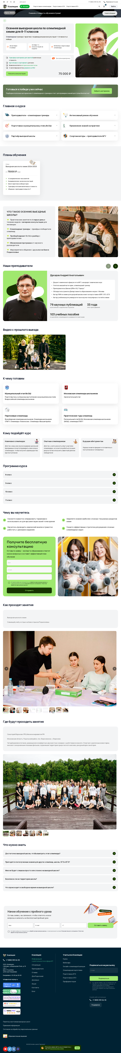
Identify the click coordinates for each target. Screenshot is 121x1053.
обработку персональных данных (38, 582)
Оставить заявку (100, 925)
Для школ (23, 2)
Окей (77, 1048)
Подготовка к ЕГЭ (72, 6)
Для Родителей (37, 976)
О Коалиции (36, 965)
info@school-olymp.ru (10, 979)
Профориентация (69, 981)
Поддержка (96, 1005)
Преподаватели (38, 969)
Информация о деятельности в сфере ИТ (42, 960)
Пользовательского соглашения (33, 583)
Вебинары (66, 963)
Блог (33, 991)
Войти (113, 6)
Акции (34, 984)
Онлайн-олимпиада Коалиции (74, 966)
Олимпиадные (11, 37)
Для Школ (35, 980)
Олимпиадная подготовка (72, 970)
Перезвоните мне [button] (112, 2)
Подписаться (104, 978)
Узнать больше (110, 13)
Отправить (29, 590)
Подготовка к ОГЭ (59, 6)
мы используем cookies (57, 1049)
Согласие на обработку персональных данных (20, 1029)
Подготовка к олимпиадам (42, 6)
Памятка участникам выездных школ (16, 1022)
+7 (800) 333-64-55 (94, 2)
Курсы (65, 959)
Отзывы (34, 972)
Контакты (35, 988)
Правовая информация (11, 1025)
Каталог (25, 6)
